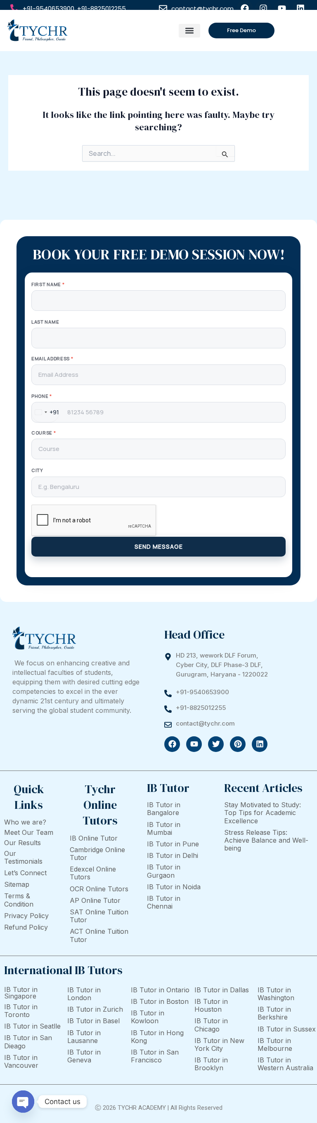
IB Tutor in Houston (211, 1005)
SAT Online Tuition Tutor (99, 916)
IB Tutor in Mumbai (163, 828)
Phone (41, 396)
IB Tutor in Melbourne (275, 1044)
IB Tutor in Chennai (163, 902)
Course (43, 432)
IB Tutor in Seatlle (32, 1026)
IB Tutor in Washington (276, 994)
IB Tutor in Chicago (211, 1025)
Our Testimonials (23, 857)
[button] (189, 31)
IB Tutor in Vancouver (21, 1061)
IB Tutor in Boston (160, 1001)
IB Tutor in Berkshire (274, 1013)
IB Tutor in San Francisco (155, 1056)
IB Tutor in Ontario (160, 990)
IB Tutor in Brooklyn (211, 1064)
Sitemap (16, 884)
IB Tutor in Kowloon (147, 1017)
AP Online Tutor (95, 900)
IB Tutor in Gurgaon (163, 871)
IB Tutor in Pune (173, 844)
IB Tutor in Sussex (287, 1029)
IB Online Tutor (94, 838)
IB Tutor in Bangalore (163, 809)
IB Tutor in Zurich (95, 1009)
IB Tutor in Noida (174, 887)
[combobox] (45, 412)
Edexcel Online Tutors (93, 873)
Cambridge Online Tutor (97, 854)
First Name (47, 284)
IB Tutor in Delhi (172, 855)
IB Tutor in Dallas (221, 990)
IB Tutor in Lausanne (84, 1037)
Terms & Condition (18, 900)
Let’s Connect (25, 873)
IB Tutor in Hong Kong (157, 1037)
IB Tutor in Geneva (84, 1056)
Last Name (45, 321)
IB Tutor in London (84, 994)
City (37, 470)
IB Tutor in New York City (219, 1044)
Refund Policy (26, 927)
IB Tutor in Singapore (21, 992)
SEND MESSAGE (159, 546)
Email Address (52, 358)
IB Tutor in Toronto (21, 1011)
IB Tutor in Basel (93, 1021)
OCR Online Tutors (99, 889)
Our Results (22, 843)
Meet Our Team (28, 832)
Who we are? (25, 822)
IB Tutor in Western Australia (285, 1064)
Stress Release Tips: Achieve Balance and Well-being (266, 840)
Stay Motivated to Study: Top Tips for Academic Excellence (262, 813)
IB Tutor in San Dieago (28, 1042)
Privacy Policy (26, 916)
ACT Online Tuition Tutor (99, 935)
